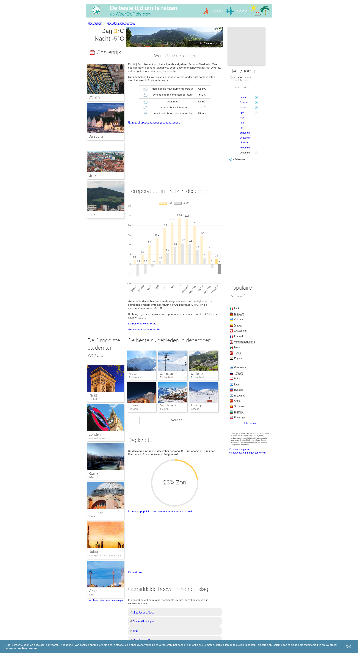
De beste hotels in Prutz (142, 323)
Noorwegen (240, 417)
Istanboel (96, 512)
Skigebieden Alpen (143, 612)
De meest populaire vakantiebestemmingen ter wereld (160, 511)
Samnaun (166, 373)
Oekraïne (239, 319)
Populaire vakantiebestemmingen (105, 600)
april (242, 112)
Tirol (135, 630)
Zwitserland (240, 330)
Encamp (196, 405)
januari (243, 97)
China (237, 400)
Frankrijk (93, 399)
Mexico (238, 347)
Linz (92, 214)
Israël (237, 384)
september (245, 137)
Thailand (238, 373)
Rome (93, 473)
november (245, 147)
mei (242, 117)
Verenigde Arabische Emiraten (105, 555)
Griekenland (240, 367)
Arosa (133, 373)
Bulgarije (239, 411)
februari (244, 102)
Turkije (92, 516)
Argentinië (239, 395)
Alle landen (250, 423)
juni (242, 122)
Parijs (93, 395)
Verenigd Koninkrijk (99, 438)
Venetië (94, 591)
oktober (244, 142)
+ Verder (175, 420)
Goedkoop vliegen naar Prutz (145, 329)
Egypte (238, 358)
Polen (237, 378)
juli (241, 127)
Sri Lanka (239, 406)
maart (243, 107)
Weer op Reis (95, 23)
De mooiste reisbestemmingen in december (154, 122)
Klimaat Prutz (136, 572)
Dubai (93, 551)
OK (348, 646)
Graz (92, 175)
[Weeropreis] (179, 17)
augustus (245, 132)
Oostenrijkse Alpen (144, 621)
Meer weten (29, 648)
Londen (95, 434)
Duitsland (239, 314)
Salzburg (96, 136)
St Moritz (197, 373)
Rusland (238, 389)
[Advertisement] (174, 152)
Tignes (133, 405)
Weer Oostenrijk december (121, 23)
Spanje (238, 325)
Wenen (94, 97)
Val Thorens (168, 405)
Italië (91, 477)
